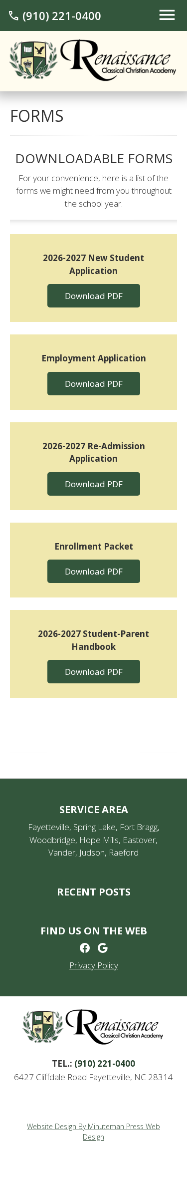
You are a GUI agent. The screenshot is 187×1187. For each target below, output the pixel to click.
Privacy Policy (93, 965)
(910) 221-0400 (54, 15)
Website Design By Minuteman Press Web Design (93, 1132)
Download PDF (94, 295)
